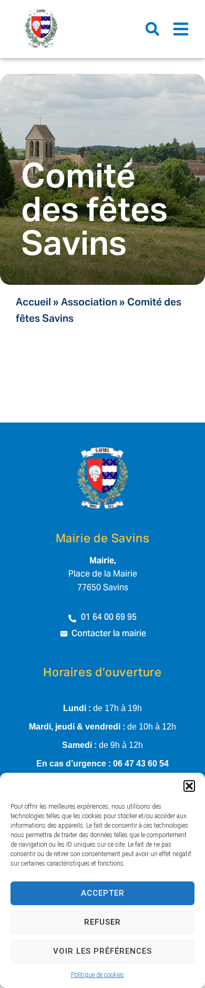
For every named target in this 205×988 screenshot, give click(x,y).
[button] (189, 786)
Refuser (102, 922)
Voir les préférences (102, 951)
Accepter (103, 893)
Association (89, 303)
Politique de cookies (97, 975)
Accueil (33, 303)
